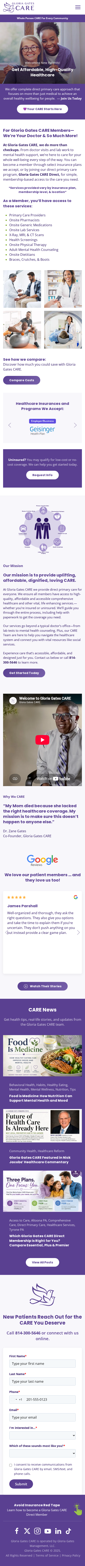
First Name (18, 1356)
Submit (21, 1484)
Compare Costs (21, 380)
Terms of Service (47, 1555)
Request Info (42, 475)
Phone (14, 1392)
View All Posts (42, 1262)
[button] (9, 425)
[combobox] (15, 1399)
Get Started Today (24, 673)
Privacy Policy (71, 1555)
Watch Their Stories (45, 986)
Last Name (17, 1374)
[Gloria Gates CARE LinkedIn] (58, 1530)
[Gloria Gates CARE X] (27, 1530)
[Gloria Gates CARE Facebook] (16, 1530)
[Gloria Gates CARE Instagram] (37, 1530)
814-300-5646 (27, 1333)
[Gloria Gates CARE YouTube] (47, 1530)
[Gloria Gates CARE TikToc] (68, 1530)
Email (14, 1410)
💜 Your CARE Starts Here (42, 109)
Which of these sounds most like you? (37, 1446)
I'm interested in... (23, 1428)
